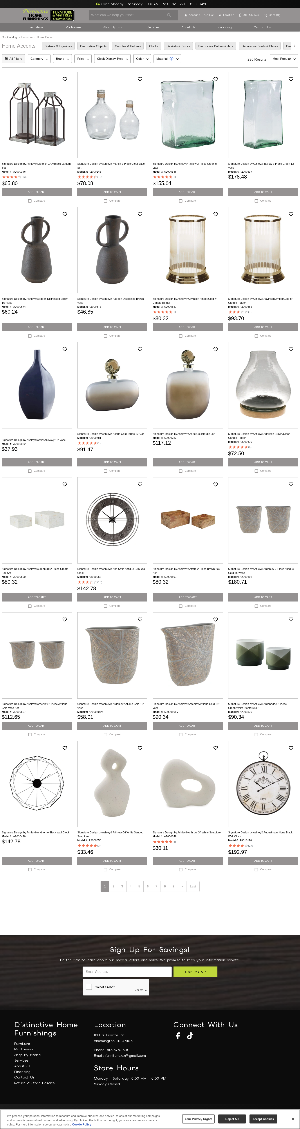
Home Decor (45, 37)
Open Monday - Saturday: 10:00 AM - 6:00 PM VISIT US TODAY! (153, 4)
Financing (224, 27)
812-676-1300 (118, 1050)
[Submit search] (169, 15)
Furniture (36, 27)
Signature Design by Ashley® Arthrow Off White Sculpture (187, 832)
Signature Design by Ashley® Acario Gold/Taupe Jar (184, 433)
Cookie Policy (81, 1124)
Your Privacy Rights (198, 1118)
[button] (185, 15)
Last (193, 886)
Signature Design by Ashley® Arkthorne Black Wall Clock (35, 832)
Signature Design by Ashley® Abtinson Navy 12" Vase (34, 440)
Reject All (232, 1118)
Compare (39, 200)
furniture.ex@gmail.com (125, 1055)
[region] (150, 1119)
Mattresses (73, 27)
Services (153, 27)
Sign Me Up (195, 972)
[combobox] (39, 58)
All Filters (15, 58)
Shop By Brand (114, 27)
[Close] (293, 1119)
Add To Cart (37, 192)
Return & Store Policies (34, 1083)
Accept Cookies (263, 1118)
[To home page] (48, 15)
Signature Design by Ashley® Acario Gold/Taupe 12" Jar (110, 433)
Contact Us (262, 27)
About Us (188, 27)
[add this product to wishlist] (65, 79)
